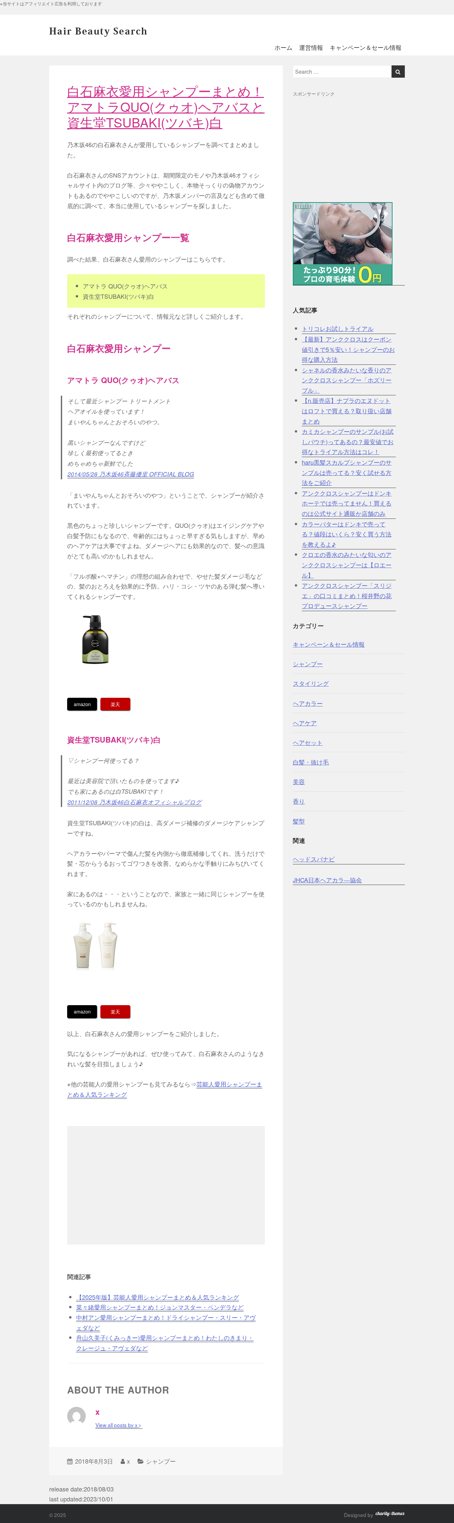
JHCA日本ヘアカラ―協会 (327, 879)
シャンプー (161, 1461)
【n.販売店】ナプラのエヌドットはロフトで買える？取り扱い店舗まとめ (347, 410)
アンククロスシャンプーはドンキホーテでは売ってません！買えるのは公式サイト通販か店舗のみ (347, 503)
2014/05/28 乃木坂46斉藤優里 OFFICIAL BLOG (130, 474)
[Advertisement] (166, 1185)
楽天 (115, 703)
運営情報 (311, 47)
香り (299, 801)
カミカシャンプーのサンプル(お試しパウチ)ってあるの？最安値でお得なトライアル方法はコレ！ (348, 441)
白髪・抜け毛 (311, 762)
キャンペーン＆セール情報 (365, 47)
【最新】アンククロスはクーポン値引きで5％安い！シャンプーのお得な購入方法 (348, 349)
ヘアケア (305, 722)
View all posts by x (117, 1424)
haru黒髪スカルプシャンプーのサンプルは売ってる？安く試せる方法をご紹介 (347, 472)
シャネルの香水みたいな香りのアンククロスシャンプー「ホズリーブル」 (347, 379)
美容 (299, 781)
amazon (82, 703)
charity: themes (390, 1515)
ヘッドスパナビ (314, 858)
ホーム (283, 47)
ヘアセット (308, 742)
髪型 (299, 821)
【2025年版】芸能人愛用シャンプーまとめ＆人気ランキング (157, 1297)
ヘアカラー (308, 703)
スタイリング (311, 683)
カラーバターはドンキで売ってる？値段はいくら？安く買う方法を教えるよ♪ (347, 534)
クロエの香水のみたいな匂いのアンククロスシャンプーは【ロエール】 (347, 564)
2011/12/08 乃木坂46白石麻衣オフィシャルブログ (134, 802)
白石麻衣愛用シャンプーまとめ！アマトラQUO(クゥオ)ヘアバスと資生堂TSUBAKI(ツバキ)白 (166, 106)
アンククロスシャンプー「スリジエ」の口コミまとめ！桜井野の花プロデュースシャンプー (347, 595)
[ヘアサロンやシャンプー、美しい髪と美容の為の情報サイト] (99, 34)
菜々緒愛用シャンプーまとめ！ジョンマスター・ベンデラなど (160, 1307)
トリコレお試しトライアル (338, 328)
